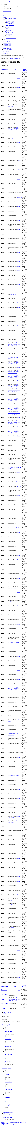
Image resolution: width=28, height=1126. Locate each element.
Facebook (4, 990)
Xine (11, 900)
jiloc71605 (8, 1062)
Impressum (5, 1113)
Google (3, 1008)
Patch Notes (18, 481)
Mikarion (12, 138)
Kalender (5, 31)
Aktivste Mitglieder (6, 1068)
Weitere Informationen (15, 58)
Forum (4, 17)
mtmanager (8, 1046)
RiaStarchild (8, 1089)
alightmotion (8, 1031)
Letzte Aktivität (24, 69)
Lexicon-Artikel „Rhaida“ (14, 642)
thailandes (8, 1039)
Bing (2, 999)
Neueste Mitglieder (6, 1025)
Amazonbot (4, 994)
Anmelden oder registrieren (9, 1)
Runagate (7, 1105)
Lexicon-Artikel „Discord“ (14, 775)
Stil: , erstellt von (8, 1124)
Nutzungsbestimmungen (8, 1114)
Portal (4, 15)
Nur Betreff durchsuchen (10, 7)
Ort (15, 69)
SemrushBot (4, 1003)
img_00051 (10, 904)
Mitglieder (5, 19)
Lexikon (5, 36)
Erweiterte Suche (7, 11)
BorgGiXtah (13, 294)
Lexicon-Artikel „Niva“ (13, 527)
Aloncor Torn (13, 588)
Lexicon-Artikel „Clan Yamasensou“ (13, 734)
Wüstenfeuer (19, 197)
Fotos (19, 160)
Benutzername (4, 69)
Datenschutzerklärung (8, 1112)
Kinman (12, 927)
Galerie (5, 26)
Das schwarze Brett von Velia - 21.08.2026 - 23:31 (14, 128)
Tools (4, 39)
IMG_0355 (10, 106)
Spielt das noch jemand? (14, 817)
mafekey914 (8, 1054)
